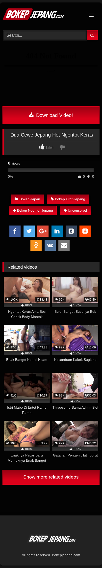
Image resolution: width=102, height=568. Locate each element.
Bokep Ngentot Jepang (35, 210)
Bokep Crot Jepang (70, 199)
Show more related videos (51, 477)
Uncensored (77, 210)
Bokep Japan (30, 199)
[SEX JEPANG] (41, 15)
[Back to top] (86, 553)
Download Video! (54, 115)
